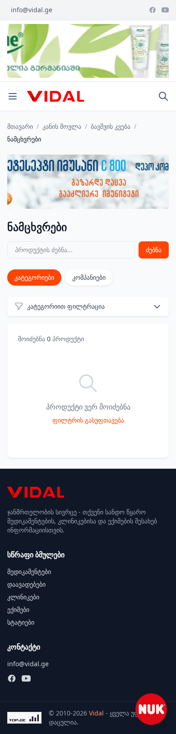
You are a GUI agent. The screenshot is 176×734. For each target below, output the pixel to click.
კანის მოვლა (61, 126)
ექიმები (18, 609)
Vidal (96, 713)
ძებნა (154, 249)
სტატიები (20, 622)
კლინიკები (23, 597)
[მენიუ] (13, 96)
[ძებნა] (163, 96)
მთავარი (20, 126)
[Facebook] (152, 10)
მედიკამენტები (29, 571)
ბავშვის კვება (110, 126)
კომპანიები (89, 277)
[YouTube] (165, 10)
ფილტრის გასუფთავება (88, 420)
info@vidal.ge (31, 9)
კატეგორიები (34, 277)
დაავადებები (26, 584)
